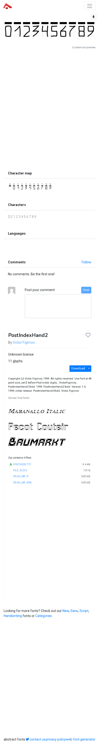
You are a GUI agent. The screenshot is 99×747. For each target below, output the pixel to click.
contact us (37, 739)
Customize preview (83, 47)
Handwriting (13, 616)
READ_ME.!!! (21, 476)
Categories (43, 616)
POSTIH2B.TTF (22, 464)
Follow (86, 262)
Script (84, 611)
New (65, 611)
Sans (74, 611)
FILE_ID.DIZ (20, 470)
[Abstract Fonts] (7, 6)
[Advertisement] (49, 109)
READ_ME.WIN (22, 482)
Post (86, 290)
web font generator (80, 739)
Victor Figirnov (24, 342)
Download (78, 368)
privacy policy (56, 739)
